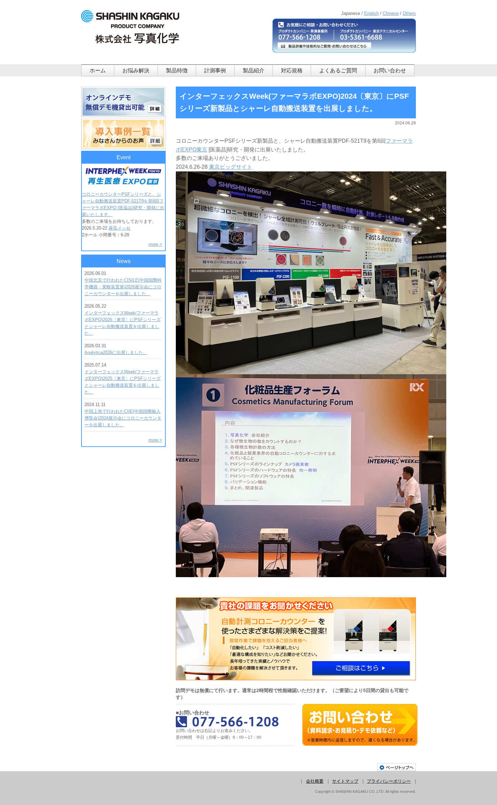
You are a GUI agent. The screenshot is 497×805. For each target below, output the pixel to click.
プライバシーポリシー (389, 781)
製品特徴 (177, 70)
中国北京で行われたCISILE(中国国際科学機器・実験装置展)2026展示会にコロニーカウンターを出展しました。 (123, 287)
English (371, 13)
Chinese (391, 13)
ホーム (98, 70)
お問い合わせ (390, 70)
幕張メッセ (120, 228)
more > (155, 244)
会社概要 (315, 781)
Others (409, 13)
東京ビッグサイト (230, 167)
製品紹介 (253, 70)
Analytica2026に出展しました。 (116, 352)
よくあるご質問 (338, 70)
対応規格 (292, 70)
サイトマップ (345, 781)
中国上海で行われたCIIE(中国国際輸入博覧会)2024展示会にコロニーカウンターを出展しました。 (123, 418)
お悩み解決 (135, 70)
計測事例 (215, 70)
